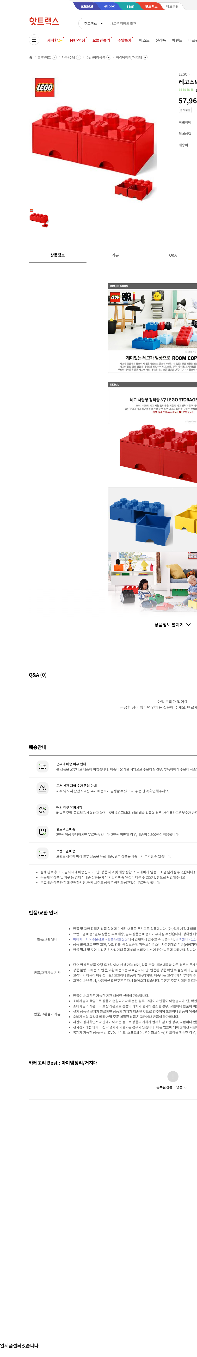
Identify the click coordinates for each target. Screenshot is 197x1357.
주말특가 (124, 40)
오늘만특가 (101, 40)
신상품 (160, 40)
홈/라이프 (44, 57)
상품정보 (57, 255)
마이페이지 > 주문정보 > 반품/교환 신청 (100, 939)
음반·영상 (77, 40)
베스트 (144, 40)
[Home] (31, 57)
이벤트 (177, 40)
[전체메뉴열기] (34, 39)
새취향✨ (54, 40)
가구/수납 (68, 57)
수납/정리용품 (95, 57)
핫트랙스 (90, 23)
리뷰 (115, 255)
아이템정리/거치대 (129, 57)
